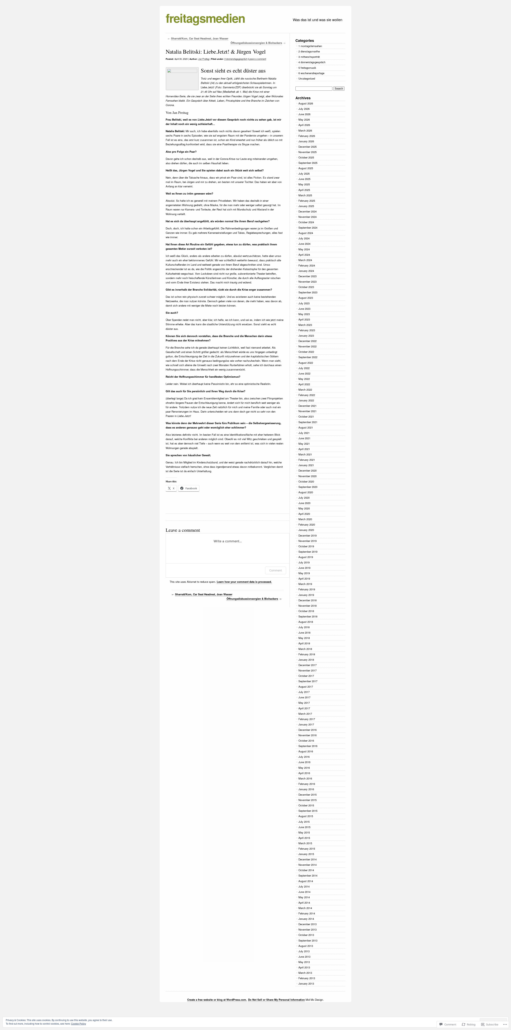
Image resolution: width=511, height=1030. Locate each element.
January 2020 (306, 530)
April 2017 (304, 708)
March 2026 (305, 130)
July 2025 (304, 173)
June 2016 (304, 762)
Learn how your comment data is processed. (244, 582)
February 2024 (306, 265)
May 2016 (304, 768)
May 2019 (304, 573)
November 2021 (307, 411)
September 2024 (307, 227)
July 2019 (304, 562)
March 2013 (305, 973)
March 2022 (305, 389)
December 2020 (307, 470)
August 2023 (305, 298)
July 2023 (304, 303)
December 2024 (307, 211)
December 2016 (307, 730)
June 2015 (304, 827)
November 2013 (307, 929)
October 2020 (306, 481)
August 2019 (305, 557)
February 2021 (306, 460)
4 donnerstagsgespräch (236, 58)
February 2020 (306, 524)
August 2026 (305, 103)
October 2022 (306, 352)
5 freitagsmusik (307, 68)
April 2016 (304, 773)
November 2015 (307, 800)
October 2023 (306, 287)
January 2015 (306, 854)
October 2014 (306, 870)
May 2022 (304, 379)
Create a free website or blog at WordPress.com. (217, 999)
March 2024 (305, 260)
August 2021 (305, 427)
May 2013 (304, 962)
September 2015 (307, 811)
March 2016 (305, 778)
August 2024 (305, 233)
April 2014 (304, 902)
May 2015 (304, 832)
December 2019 (307, 535)
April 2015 (304, 838)
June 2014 (304, 892)
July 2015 (304, 822)
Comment (275, 570)
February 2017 (306, 719)
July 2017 (304, 692)
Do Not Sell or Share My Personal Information (276, 999)
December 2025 (307, 146)
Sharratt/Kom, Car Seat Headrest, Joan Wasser (199, 38)
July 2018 (304, 627)
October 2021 (306, 416)
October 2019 (306, 546)
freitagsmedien (205, 17)
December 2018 (307, 600)
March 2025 (305, 195)
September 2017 (307, 681)
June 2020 (304, 503)
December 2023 (307, 276)
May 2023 (304, 314)
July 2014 (304, 886)
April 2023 (304, 319)
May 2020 (304, 508)
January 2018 (306, 659)
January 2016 (306, 789)
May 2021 (304, 443)
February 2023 (306, 330)
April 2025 (304, 190)
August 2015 (305, 816)
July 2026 (304, 109)
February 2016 (306, 784)
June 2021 (304, 438)
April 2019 (304, 578)
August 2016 (305, 751)
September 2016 (307, 746)
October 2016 (306, 740)
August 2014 (305, 881)
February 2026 (306, 136)
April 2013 (304, 967)
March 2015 (305, 843)
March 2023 (305, 325)
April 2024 (304, 255)
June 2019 (304, 568)
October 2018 (306, 611)
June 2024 (304, 244)
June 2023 (304, 309)
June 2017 (304, 697)
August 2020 (305, 492)
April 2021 (304, 449)
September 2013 (307, 940)
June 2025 (304, 179)
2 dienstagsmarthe (309, 51)
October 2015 (306, 805)
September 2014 (307, 875)
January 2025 (306, 206)
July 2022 (304, 368)
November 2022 (307, 346)
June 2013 (304, 956)
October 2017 (306, 676)
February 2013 (306, 978)
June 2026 (304, 114)
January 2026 (306, 141)
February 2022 (306, 395)
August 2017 (305, 686)
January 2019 (306, 595)
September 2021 (307, 422)
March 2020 (305, 519)
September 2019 (307, 551)
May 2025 (304, 184)
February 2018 (306, 654)
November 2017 (307, 670)
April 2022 (304, 384)
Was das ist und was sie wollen (317, 19)
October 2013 (306, 935)
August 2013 (305, 946)
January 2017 (306, 724)
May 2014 (304, 897)
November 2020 (307, 476)
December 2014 (307, 859)
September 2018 (307, 616)
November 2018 (307, 605)
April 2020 (304, 514)
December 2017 (307, 665)
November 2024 (307, 217)
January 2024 (306, 271)
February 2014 (306, 913)
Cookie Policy (78, 1023)
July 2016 (304, 757)
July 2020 (304, 497)
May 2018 (304, 638)
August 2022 (305, 363)
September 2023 (307, 292)
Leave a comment (257, 58)
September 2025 (307, 163)
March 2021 (305, 454)
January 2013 (306, 983)
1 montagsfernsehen (310, 46)
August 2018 (305, 622)
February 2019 (306, 589)
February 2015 (306, 848)
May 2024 (304, 249)
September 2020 (307, 487)
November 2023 (307, 281)
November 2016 (307, 735)
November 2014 (307, 865)
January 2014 (306, 919)
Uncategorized (306, 78)
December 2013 (307, 924)
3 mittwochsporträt (309, 57)
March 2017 (305, 713)
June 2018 (304, 632)
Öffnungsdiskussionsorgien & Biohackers (256, 43)
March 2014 (305, 908)
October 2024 (306, 222)
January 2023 (306, 335)
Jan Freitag (203, 58)
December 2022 (307, 341)
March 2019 (305, 584)
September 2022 (307, 357)
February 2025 (306, 200)
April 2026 (304, 125)
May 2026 (304, 119)
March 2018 (305, 649)
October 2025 (306, 157)
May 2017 (304, 703)
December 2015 (307, 794)
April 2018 (304, 643)
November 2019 (307, 541)
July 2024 (304, 238)
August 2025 (305, 168)
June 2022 (304, 373)
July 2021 (304, 433)
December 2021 (307, 406)
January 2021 (306, 465)
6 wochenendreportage (311, 73)
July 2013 (304, 951)
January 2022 (306, 400)
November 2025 (307, 152)
